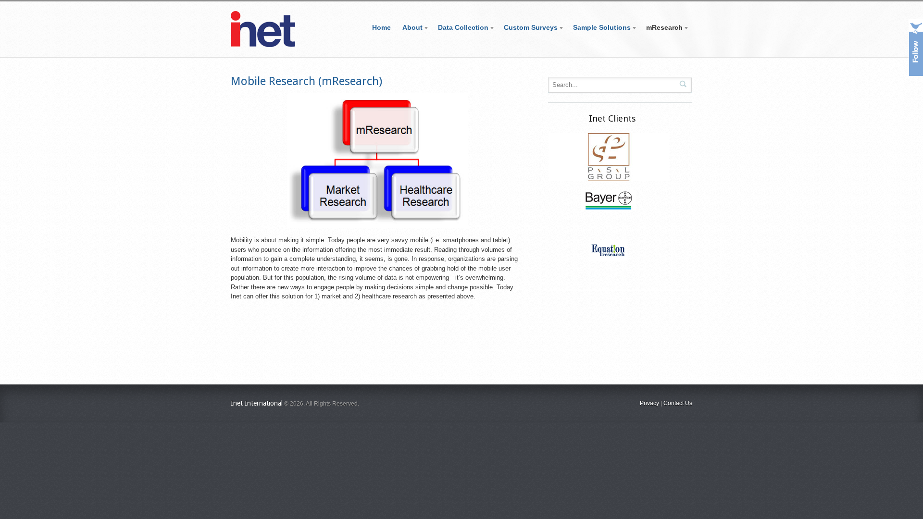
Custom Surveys (528, 29)
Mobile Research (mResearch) (306, 81)
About (410, 29)
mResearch (661, 29)
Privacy (649, 403)
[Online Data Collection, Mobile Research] (263, 45)
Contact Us (677, 403)
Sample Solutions (599, 29)
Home (381, 27)
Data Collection (460, 29)
